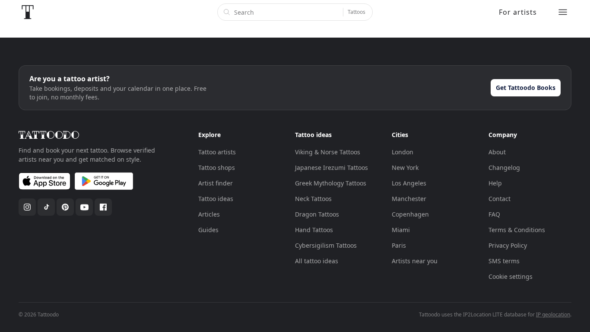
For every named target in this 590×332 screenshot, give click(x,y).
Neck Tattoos (313, 199)
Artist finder (215, 183)
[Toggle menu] (562, 12)
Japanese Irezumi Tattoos (331, 167)
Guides (208, 230)
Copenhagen (410, 214)
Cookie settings (510, 276)
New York (405, 167)
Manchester (409, 199)
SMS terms (504, 261)
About (497, 152)
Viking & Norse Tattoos (327, 152)
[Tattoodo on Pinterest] (65, 207)
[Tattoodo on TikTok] (46, 207)
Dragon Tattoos (317, 214)
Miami (401, 230)
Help (495, 183)
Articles (209, 214)
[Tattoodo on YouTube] (84, 207)
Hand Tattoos (314, 230)
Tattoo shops (216, 167)
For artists (518, 12)
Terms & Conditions (516, 230)
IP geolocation (553, 314)
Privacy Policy (507, 245)
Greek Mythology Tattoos (330, 183)
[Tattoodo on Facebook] (103, 207)
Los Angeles (409, 183)
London (402, 152)
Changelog (504, 167)
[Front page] (28, 12)
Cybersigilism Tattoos (326, 245)
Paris (399, 245)
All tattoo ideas (316, 261)
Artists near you (415, 261)
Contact (499, 199)
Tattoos (356, 12)
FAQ (494, 214)
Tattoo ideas (215, 199)
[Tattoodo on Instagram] (27, 207)
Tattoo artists (217, 152)
